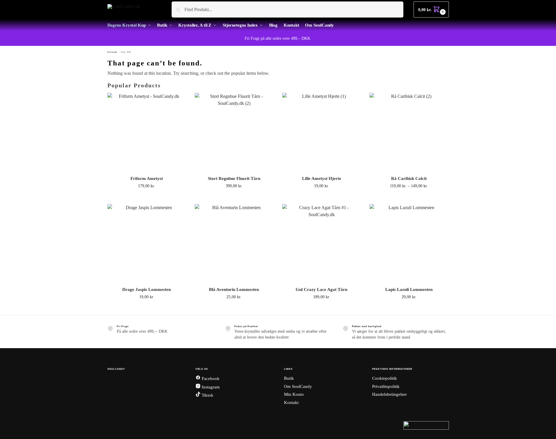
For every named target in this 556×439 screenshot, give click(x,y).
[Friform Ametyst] (146, 132)
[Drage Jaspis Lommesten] (146, 243)
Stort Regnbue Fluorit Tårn (234, 178)
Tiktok (207, 395)
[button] (431, 9)
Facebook (210, 378)
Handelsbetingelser (389, 394)
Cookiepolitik (384, 378)
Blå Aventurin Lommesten (234, 289)
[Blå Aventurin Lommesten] (234, 243)
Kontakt (291, 402)
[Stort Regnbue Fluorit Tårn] (234, 132)
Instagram (210, 387)
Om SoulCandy (298, 386)
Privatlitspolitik (386, 386)
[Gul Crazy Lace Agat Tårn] (321, 243)
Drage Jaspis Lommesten (146, 289)
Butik (289, 378)
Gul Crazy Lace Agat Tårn (321, 289)
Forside (112, 52)
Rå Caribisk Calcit (409, 178)
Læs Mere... (146, 198)
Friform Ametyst (146, 178)
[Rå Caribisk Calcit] (408, 132)
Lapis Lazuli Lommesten (409, 289)
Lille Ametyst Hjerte (321, 178)
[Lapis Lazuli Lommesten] (408, 243)
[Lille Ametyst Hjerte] (321, 132)
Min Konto (294, 394)
